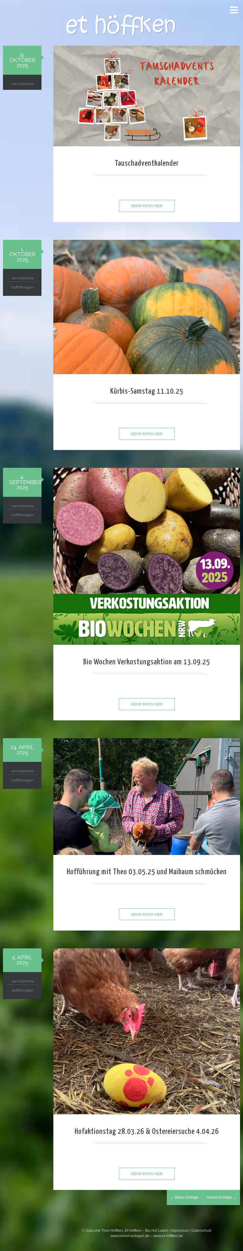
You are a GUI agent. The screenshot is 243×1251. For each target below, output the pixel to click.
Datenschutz (201, 1230)
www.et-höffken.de (168, 1236)
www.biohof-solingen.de (130, 1236)
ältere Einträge (184, 1197)
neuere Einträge (221, 1197)
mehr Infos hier (147, 206)
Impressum (180, 1230)
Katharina (26, 84)
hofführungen (22, 287)
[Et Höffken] (121, 26)
